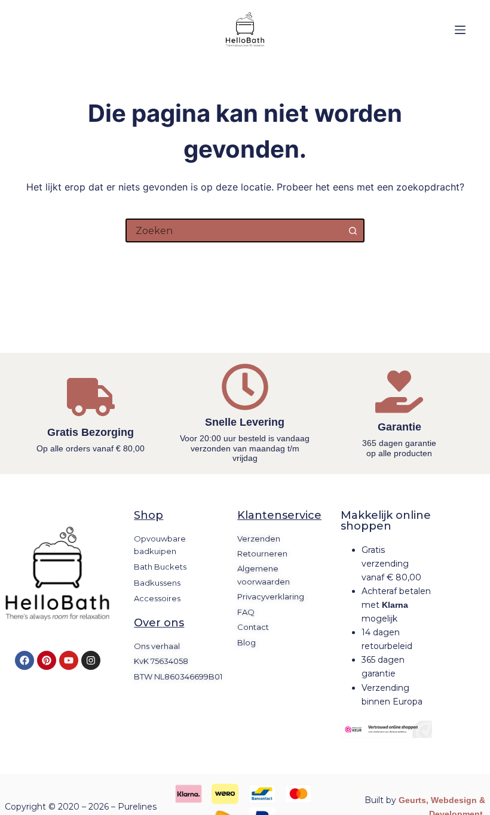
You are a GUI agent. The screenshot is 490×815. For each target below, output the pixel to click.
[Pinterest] (46, 660)
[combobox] (234, 230)
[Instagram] (90, 660)
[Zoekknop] (352, 230)
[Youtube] (68, 660)
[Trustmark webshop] (386, 729)
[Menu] (460, 29)
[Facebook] (24, 660)
